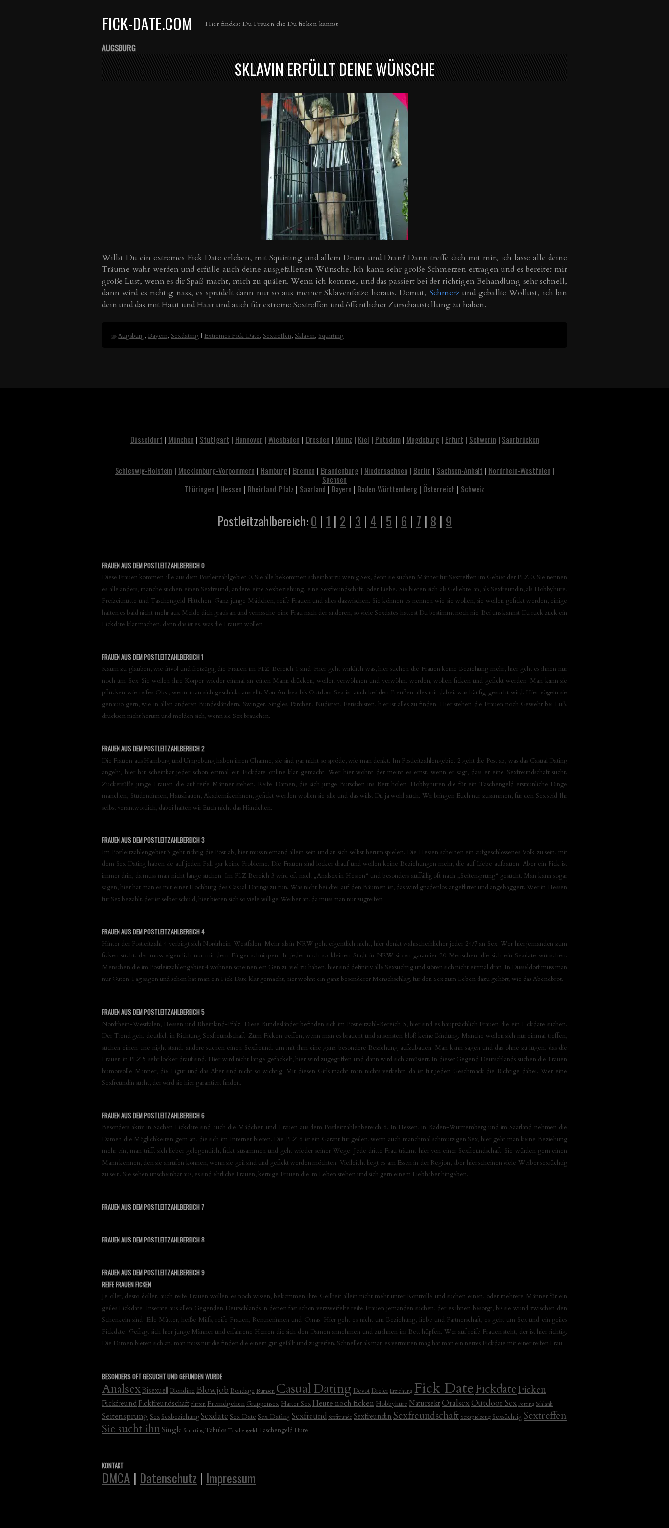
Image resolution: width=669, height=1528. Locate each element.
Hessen (231, 488)
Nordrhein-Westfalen (519, 470)
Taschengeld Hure (283, 1430)
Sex (155, 1417)
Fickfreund (119, 1403)
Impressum (231, 1477)
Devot (361, 1391)
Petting (526, 1404)
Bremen (304, 470)
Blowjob (212, 1390)
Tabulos (215, 1430)
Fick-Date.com (147, 23)
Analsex (121, 1389)
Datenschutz (168, 1477)
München (181, 439)
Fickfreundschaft (163, 1403)
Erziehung (401, 1391)
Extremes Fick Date (232, 336)
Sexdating (185, 336)
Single (172, 1429)
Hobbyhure (391, 1403)
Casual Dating (314, 1389)
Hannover (249, 439)
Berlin (422, 470)
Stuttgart (214, 439)
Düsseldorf (146, 439)
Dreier (379, 1391)
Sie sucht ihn (131, 1429)
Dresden (318, 439)
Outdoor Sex (494, 1403)
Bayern (157, 336)
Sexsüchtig (507, 1416)
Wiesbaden (284, 439)
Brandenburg (339, 470)
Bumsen (265, 1391)
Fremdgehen (226, 1403)
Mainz (343, 439)
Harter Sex (296, 1403)
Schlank (544, 1404)
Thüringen (200, 488)
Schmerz (444, 292)
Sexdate (214, 1416)
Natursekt (424, 1403)
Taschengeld (242, 1430)
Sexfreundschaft (426, 1415)
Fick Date (444, 1388)
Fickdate (496, 1389)
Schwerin (482, 439)
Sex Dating (274, 1416)
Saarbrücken (520, 439)
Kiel (363, 439)
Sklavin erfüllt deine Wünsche (335, 68)
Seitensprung (125, 1416)
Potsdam (388, 439)
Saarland (313, 488)
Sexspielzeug (475, 1417)
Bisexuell (155, 1390)
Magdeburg (422, 439)
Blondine (182, 1390)
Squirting (331, 336)
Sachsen (334, 479)
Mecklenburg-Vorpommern (216, 470)
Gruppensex (262, 1403)
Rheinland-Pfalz (271, 488)
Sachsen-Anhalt (460, 470)
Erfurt (454, 439)
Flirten (198, 1404)
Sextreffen (277, 336)
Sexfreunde (340, 1417)
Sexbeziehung (180, 1417)
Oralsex (456, 1403)
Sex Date (243, 1416)
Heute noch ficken (343, 1403)
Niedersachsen (385, 470)
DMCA (116, 1477)
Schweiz (472, 488)
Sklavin (305, 336)
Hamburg (274, 470)
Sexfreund (309, 1416)
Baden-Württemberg (387, 488)
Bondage (242, 1391)
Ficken (532, 1390)
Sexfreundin (373, 1416)
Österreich (439, 488)
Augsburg (131, 336)
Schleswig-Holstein (143, 470)
